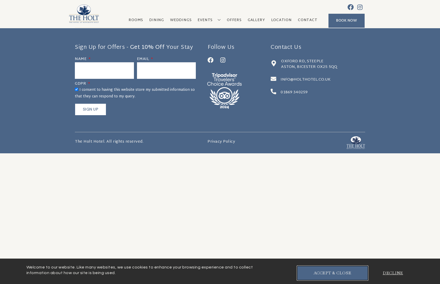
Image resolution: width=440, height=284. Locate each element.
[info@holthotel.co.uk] (273, 79)
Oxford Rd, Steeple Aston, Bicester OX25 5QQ (309, 64)
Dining (156, 20)
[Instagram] (360, 7)
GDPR (81, 84)
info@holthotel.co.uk (306, 79)
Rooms (136, 20)
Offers (234, 20)
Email (143, 59)
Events (205, 20)
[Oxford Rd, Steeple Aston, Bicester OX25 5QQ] (274, 63)
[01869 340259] (273, 91)
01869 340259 (294, 92)
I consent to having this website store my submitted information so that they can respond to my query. (135, 93)
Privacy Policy (221, 141)
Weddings (180, 20)
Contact (308, 20)
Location (281, 20)
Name (81, 59)
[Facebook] (350, 7)
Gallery (256, 20)
